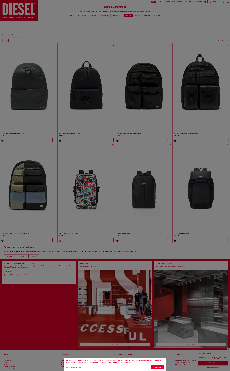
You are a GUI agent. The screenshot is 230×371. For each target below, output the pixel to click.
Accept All (158, 367)
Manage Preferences (100, 362)
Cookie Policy (127, 362)
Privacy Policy (116, 362)
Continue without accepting (73, 367)
